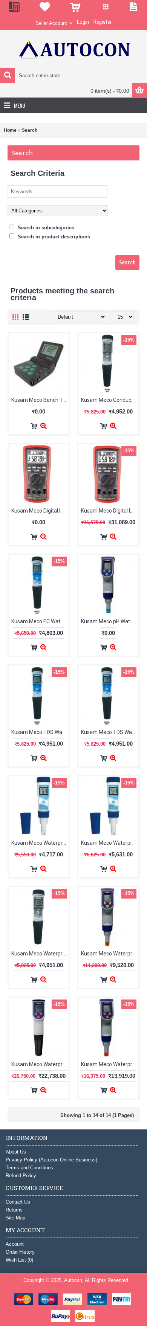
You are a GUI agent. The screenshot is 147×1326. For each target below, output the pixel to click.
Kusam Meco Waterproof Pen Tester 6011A (109, 843)
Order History (20, 1252)
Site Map (15, 1218)
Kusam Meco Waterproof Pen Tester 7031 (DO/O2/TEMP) (40, 1064)
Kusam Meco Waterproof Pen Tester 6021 (40, 954)
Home (10, 130)
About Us (16, 1152)
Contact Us (18, 1202)
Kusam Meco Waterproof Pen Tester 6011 (40, 843)
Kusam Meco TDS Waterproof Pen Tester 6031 (40, 732)
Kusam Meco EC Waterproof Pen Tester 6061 (40, 621)
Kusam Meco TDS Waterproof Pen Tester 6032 (109, 732)
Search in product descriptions (53, 237)
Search (29, 130)
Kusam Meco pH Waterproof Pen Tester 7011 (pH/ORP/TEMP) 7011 (109, 621)
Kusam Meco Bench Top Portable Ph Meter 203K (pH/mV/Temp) (40, 400)
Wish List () (19, 1260)
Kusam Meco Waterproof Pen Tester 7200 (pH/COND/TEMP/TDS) (109, 1064)
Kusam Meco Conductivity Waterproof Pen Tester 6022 (109, 400)
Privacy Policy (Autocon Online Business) (51, 1160)
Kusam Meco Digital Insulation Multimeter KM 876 (40, 511)
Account (15, 1244)
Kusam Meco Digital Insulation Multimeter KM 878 (109, 511)
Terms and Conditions (29, 1167)
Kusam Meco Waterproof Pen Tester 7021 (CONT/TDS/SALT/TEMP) (109, 954)
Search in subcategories (45, 227)
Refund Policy (21, 1175)
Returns (14, 1210)
